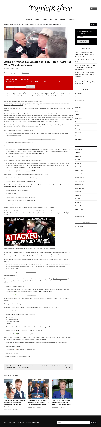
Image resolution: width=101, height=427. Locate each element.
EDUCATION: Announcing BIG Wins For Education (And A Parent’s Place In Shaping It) (61, 402)
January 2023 (78, 213)
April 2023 (78, 202)
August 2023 (78, 191)
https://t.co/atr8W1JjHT (35, 330)
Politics (44, 19)
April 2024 (78, 163)
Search (93, 25)
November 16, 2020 (31, 272)
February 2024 (79, 170)
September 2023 (79, 188)
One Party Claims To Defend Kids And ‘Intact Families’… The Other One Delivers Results (38, 402)
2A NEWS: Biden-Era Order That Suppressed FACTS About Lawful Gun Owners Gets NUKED (14, 403)
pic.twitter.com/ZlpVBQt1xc (36, 153)
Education (63, 19)
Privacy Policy (79, 226)
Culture (77, 97)
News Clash (78, 118)
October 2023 (79, 184)
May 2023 (77, 199)
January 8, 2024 (30, 142)
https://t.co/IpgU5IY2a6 (33, 167)
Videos (77, 136)
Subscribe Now (83, 41)
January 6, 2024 (31, 349)
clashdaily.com (26, 356)
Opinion (77, 121)
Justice (77, 114)
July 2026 (77, 152)
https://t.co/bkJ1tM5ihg (12, 268)
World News (53, 19)
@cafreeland (15, 314)
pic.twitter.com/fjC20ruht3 (46, 291)
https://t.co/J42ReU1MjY (34, 139)
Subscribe (93, 8)
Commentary (79, 93)
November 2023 (79, 181)
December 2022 (79, 216)
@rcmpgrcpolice (23, 314)
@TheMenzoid (36, 133)
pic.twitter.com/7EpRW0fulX (27, 197)
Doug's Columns (79, 100)
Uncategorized (79, 129)
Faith (76, 111)
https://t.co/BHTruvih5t (22, 330)
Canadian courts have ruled (60, 279)
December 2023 (79, 177)
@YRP (31, 314)
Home (37, 19)
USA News (78, 132)
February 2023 (79, 209)
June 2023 (78, 195)
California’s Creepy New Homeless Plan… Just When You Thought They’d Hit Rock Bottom (85, 82)
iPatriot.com (25, 73)
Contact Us (78, 228)
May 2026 (77, 159)
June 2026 (78, 156)
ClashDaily (6, 68)
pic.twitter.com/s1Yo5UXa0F (13, 346)
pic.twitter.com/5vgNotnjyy (48, 139)
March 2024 (78, 167)
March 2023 (78, 206)
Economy (72, 19)
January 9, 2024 (27, 156)
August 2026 (78, 149)
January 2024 (78, 174)
